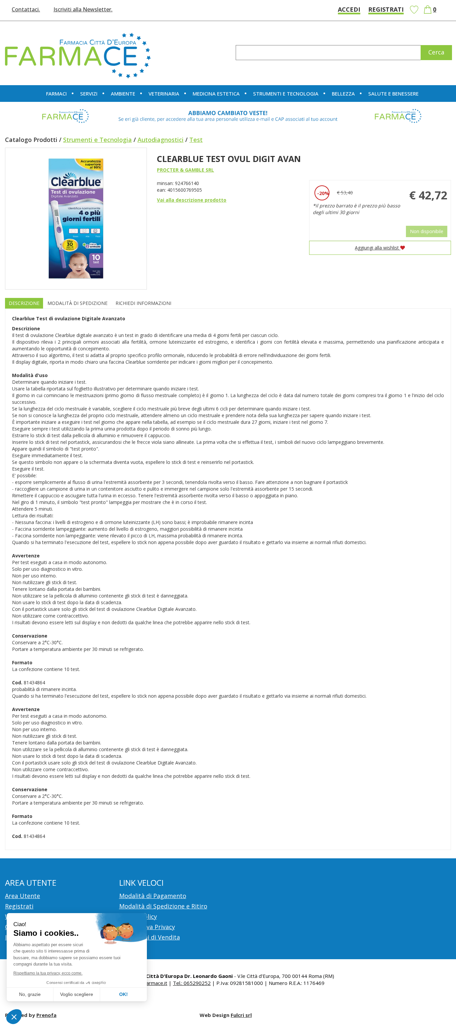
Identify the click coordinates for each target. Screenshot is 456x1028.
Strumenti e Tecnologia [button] (285, 93)
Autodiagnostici (161, 140)
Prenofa (46, 1015)
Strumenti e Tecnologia (97, 140)
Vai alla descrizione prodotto (191, 200)
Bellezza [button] (343, 93)
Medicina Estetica (216, 93)
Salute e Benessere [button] (393, 93)
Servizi (88, 93)
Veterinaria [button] (164, 93)
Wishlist (414, 9)
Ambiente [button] (123, 93)
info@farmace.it (149, 983)
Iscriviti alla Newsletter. (82, 9)
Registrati (386, 9)
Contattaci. (26, 9)
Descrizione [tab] (24, 303)
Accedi (349, 9)
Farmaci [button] (56, 93)
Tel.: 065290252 (192, 983)
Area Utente (22, 896)
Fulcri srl (241, 1015)
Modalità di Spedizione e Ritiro (163, 906)
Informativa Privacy (147, 927)
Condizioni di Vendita (149, 937)
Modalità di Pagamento (152, 896)
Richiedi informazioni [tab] (143, 303)
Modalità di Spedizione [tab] (77, 303)
